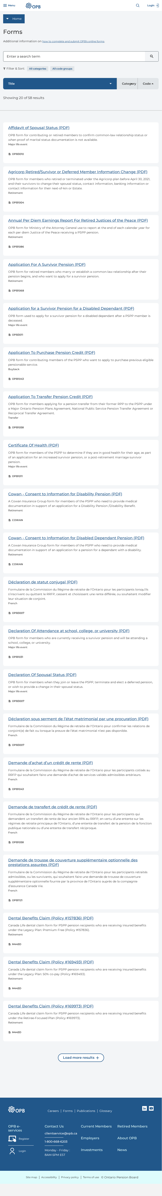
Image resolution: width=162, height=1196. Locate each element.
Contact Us (54, 1126)
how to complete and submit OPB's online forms (73, 41)
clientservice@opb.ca (54, 1133)
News (122, 1150)
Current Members (96, 1126)
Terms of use (91, 1177)
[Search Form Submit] (151, 56)
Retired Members (132, 1126)
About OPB (127, 1138)
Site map (31, 1177)
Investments (92, 1150)
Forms (68, 1111)
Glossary (105, 1111)
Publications (86, 1111)
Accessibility (49, 1177)
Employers (90, 1138)
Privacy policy (70, 1177)
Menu (11, 5)
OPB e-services (15, 1128)
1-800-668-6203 (54, 1141)
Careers (53, 1111)
